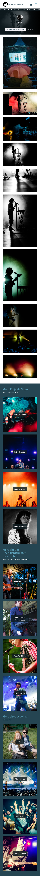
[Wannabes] (5, 4)
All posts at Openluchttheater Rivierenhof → (16, 559)
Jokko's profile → (7, 720)
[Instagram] (31, 4)
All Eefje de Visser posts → (10, 393)
